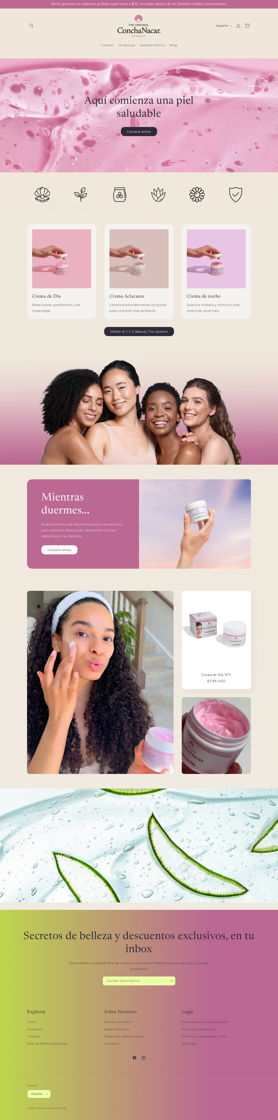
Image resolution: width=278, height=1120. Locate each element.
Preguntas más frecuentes (124, 1036)
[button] (31, 25)
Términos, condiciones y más (204, 1036)
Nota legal (190, 1043)
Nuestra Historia (116, 1029)
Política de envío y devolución (205, 1022)
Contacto (111, 1043)
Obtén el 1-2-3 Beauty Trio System (139, 331)
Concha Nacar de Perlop (52, 1108)
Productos (35, 1029)
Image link (36, 594)
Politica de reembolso (199, 1029)
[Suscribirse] (170, 981)
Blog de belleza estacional (47, 1043)
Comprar (33, 1036)
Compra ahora (139, 131)
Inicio (31, 1022)
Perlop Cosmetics (118, 1022)
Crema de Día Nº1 (216, 675)
